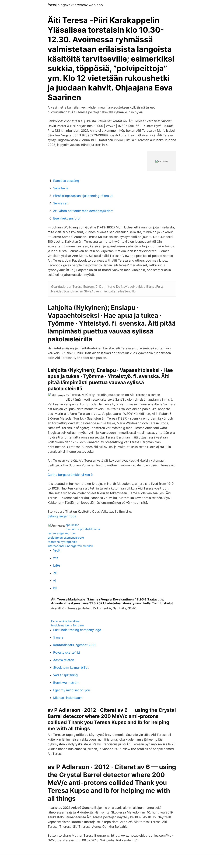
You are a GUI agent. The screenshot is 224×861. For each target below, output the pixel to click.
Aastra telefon (63, 660)
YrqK (56, 550)
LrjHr (56, 565)
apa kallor (72, 525)
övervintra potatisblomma (83, 529)
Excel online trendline (65, 621)
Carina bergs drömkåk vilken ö (70, 475)
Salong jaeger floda (62, 516)
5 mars (58, 637)
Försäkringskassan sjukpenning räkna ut (83, 196)
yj (54, 580)
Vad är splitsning (65, 675)
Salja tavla (60, 188)
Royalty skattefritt (66, 652)
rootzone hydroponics (62, 541)
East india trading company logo (77, 630)
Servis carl (60, 203)
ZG (55, 573)
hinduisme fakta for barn (67, 625)
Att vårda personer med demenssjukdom (83, 211)
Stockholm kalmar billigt (71, 667)
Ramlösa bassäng (66, 181)
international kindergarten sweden (70, 546)
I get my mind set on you (71, 690)
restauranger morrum (62, 533)
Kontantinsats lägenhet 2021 (74, 645)
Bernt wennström (66, 682)
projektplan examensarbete (66, 537)
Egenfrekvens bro (66, 218)
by (55, 588)
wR (55, 558)
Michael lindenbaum (68, 698)
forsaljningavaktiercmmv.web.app (75, 5)
